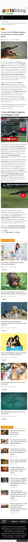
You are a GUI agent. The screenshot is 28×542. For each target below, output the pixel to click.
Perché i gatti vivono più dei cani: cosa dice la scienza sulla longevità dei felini (18, 441)
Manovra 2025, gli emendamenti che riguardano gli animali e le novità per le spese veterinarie (13, 323)
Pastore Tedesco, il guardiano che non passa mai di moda (18, 460)
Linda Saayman (9, 232)
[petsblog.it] (14, 11)
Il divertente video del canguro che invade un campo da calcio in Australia (13, 226)
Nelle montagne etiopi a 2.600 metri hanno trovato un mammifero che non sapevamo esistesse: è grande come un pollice (18, 507)
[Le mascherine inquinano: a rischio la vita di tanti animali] (14, 371)
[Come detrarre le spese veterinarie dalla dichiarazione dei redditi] (14, 251)
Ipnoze (6, 230)
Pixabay (18, 232)
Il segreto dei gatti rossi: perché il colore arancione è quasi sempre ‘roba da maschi (18, 470)
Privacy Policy (4, 521)
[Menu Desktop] (2, 17)
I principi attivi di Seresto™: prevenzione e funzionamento (17, 432)
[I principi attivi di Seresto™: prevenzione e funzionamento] (4, 432)
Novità (2, 29)
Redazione (15, 521)
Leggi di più (4, 269)
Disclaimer (23, 521)
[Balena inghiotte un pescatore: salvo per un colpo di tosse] (14, 401)
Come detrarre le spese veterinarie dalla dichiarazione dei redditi (12, 263)
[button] (26, 17)
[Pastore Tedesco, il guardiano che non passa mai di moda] (4, 461)
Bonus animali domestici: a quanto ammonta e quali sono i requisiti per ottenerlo (13, 353)
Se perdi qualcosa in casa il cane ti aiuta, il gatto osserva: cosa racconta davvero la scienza (18, 451)
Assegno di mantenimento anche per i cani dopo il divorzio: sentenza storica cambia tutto (14, 293)
